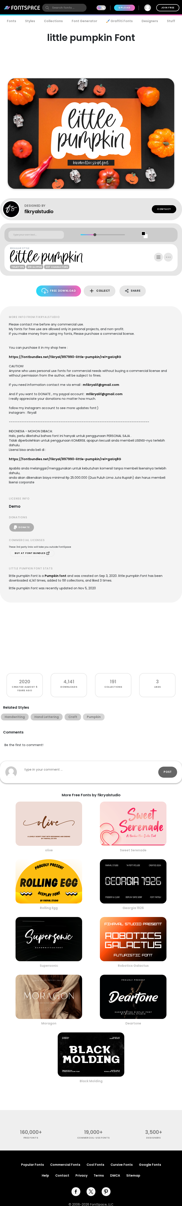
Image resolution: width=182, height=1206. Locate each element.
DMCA (115, 1175)
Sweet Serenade (133, 850)
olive (49, 850)
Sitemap (133, 1175)
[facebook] (75, 1191)
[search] (64, 8)
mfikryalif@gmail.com (101, 385)
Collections (53, 21)
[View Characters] (158, 257)
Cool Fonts (95, 1164)
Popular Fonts (32, 1164)
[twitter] (91, 1191)
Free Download (63, 291)
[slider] (94, 234)
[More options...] (168, 257)
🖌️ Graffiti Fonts (119, 21)
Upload (124, 7)
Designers (150, 21)
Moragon (48, 1023)
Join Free (167, 7)
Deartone (133, 1023)
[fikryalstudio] (13, 209)
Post (168, 772)
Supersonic (49, 965)
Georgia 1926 (133, 908)
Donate (24, 527)
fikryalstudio (38, 211)
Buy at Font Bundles (30, 553)
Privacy (81, 1175)
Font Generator (84, 21)
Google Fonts (150, 1164)
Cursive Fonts (122, 1164)
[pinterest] (106, 1191)
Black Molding (91, 1081)
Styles (30, 21)
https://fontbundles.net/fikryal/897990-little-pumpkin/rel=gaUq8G (65, 357)
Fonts (11, 21)
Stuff (171, 21)
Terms (99, 1175)
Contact (164, 209)
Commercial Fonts (65, 1164)
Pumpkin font (55, 576)
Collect (103, 291)
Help (45, 1175)
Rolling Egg (49, 908)
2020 (24, 681)
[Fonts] (22, 7)
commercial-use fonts (93, 1137)
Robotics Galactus (133, 965)
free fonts (31, 1137)
